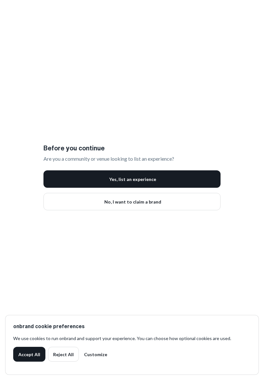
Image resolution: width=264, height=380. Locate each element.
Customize (95, 354)
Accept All (29, 354)
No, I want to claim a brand (132, 201)
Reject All (63, 354)
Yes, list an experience (132, 179)
